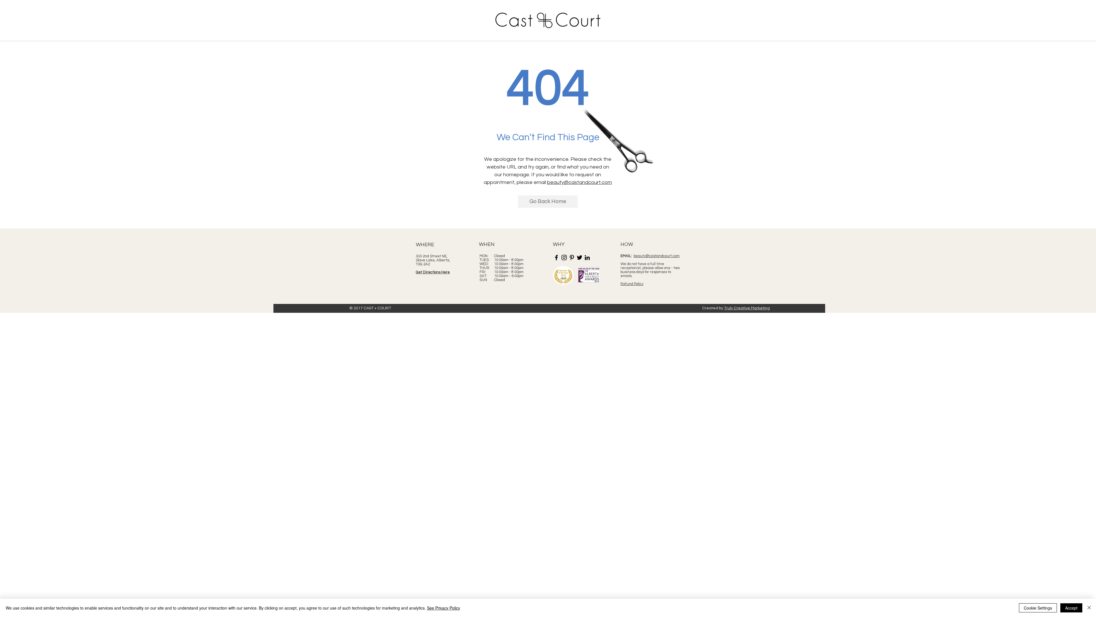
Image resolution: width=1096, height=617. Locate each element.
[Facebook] (556, 257)
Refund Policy (631, 284)
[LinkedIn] (587, 257)
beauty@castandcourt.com (579, 182)
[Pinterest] (571, 257)
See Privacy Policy (443, 608)
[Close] (1089, 607)
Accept (1071, 608)
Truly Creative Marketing (747, 308)
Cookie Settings (1038, 608)
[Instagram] (564, 257)
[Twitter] (579, 257)
